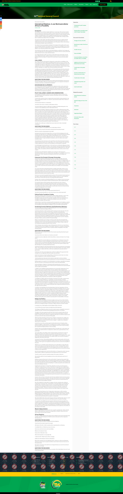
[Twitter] (1, 20)
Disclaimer (58, 493)
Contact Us (95, 4)
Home (65, 4)
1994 (75, 145)
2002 (75, 138)
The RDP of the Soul (77, 49)
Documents (81, 4)
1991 (75, 149)
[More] (1, 28)
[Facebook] (1, 18)
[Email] (1, 26)
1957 (75, 161)
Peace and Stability (77, 53)
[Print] (1, 24)
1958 (75, 157)
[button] (111, 1)
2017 (75, 127)
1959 (75, 153)
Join (91, 4)
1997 (75, 142)
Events (86, 4)
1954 (75, 168)
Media (75, 4)
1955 (75, 164)
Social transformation (78, 86)
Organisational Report (78, 113)
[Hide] (0, 29)
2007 (75, 134)
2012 (75, 130)
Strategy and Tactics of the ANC (80, 40)
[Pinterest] (1, 22)
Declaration (76, 109)
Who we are (69, 4)
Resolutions (76, 105)
